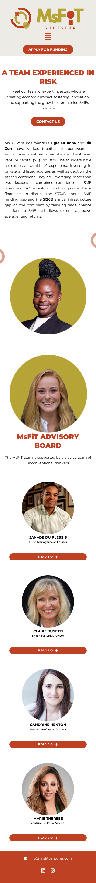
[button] (48, 37)
